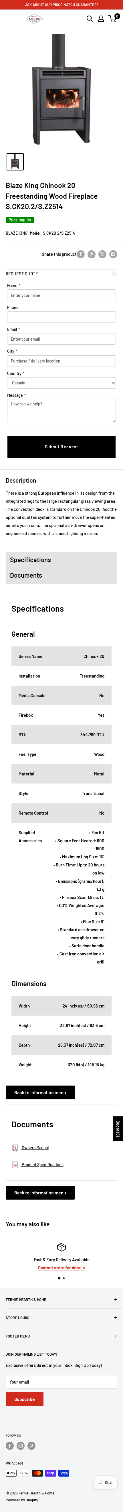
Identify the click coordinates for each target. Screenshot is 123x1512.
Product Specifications (42, 1164)
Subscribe (24, 1399)
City (12, 351)
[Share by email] (113, 254)
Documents (26, 575)
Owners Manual (35, 1147)
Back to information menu (40, 1092)
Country (16, 373)
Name (14, 285)
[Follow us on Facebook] (10, 1446)
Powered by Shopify (22, 1500)
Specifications (30, 559)
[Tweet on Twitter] (102, 254)
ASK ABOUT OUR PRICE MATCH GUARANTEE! (61, 4)
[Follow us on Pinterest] (31, 1446)
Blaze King (16, 233)
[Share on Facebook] (81, 254)
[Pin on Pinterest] (92, 254)
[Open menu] (8, 19)
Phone (13, 307)
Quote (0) (118, 1129)
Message (16, 395)
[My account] (101, 19)
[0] (112, 18)
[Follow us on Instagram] (21, 1446)
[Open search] (90, 19)
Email (13, 329)
